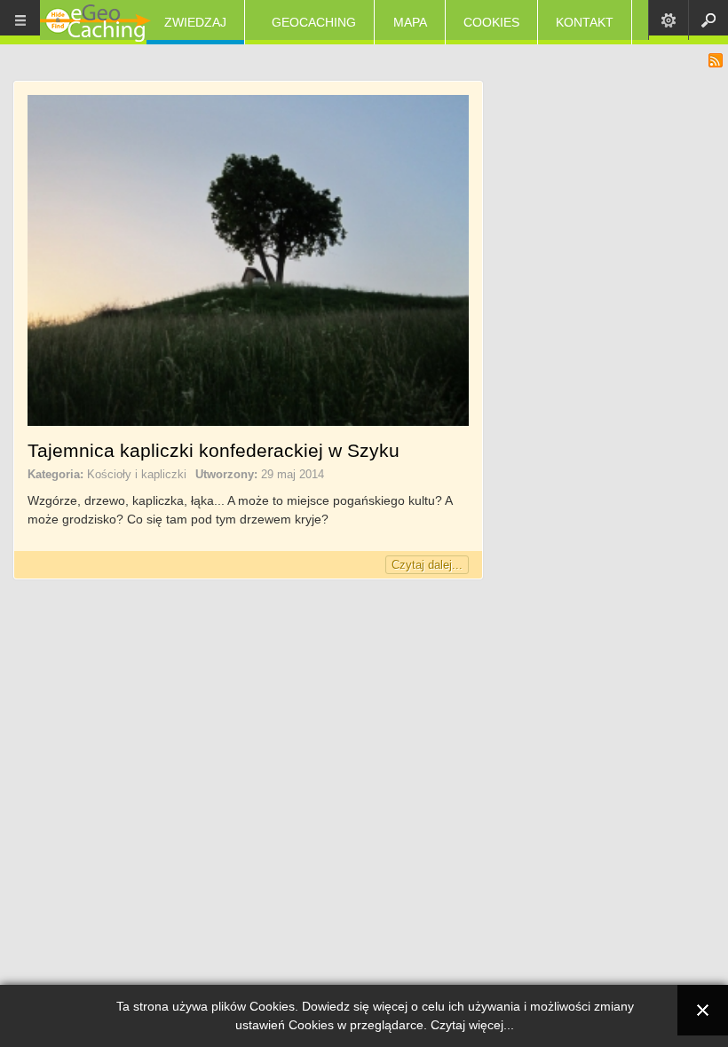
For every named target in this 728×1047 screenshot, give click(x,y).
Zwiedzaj (195, 22)
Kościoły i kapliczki (136, 474)
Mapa (410, 22)
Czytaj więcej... (472, 1025)
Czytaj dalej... (427, 564)
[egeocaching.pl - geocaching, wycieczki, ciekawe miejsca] (95, 24)
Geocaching (314, 22)
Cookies (491, 22)
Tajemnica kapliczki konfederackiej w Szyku (214, 450)
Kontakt (584, 22)
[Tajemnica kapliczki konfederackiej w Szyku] (248, 421)
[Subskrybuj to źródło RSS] (715, 60)
